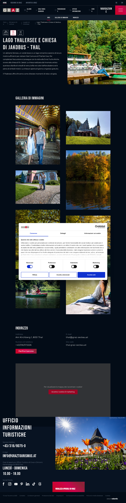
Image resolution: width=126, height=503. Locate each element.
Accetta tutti (91, 275)
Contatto (22, 495)
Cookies (107, 495)
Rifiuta (34, 275)
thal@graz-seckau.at (77, 337)
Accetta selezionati (63, 275)
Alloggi (29, 10)
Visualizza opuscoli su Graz (65, 489)
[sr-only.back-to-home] (12, 10)
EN (122, 3)
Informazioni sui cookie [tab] (92, 233)
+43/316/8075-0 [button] (14, 446)
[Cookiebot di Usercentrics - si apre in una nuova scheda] (96, 226)
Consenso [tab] (33, 233)
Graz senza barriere (41, 10)
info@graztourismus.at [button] (19, 456)
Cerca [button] (93, 10)
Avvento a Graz (31, 3)
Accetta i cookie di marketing (63, 392)
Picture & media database (94, 495)
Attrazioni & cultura (13, 23)
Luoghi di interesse (26, 23)
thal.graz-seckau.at (76, 345)
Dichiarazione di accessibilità (75, 495)
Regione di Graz (16, 3)
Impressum (60, 495)
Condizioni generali (33, 495)
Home (5, 3)
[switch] (52, 266)
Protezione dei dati (48, 495)
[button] (4, 484)
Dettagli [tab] (63, 233)
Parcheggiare (61, 10)
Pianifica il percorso (26, 351)
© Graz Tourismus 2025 (10, 495)
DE (116, 3)
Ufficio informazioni (76, 10)
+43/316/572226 (24, 345)
